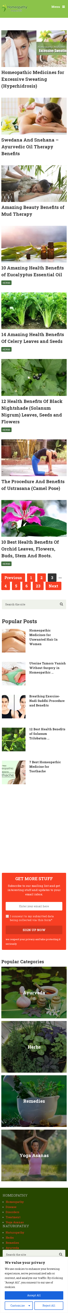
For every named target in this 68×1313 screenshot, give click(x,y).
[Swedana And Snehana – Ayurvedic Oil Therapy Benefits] (34, 116)
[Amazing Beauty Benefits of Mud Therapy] (34, 183)
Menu (55, 7)
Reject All (48, 1305)
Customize (17, 1305)
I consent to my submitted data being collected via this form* (32, 918)
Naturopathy (15, 1232)
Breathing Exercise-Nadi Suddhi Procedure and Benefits (47, 700)
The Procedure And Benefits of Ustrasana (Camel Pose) (33, 484)
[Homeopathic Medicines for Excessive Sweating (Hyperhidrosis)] (34, 48)
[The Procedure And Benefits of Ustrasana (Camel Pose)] (34, 457)
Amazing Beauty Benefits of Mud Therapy (32, 210)
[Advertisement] (34, 828)
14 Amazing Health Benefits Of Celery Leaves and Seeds (32, 337)
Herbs (6, 282)
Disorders (12, 1212)
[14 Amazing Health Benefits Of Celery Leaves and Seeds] (34, 310)
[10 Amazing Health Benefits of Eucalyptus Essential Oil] (34, 244)
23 (38, 585)
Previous (13, 577)
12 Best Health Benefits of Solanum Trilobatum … (47, 733)
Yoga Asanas (15, 1222)
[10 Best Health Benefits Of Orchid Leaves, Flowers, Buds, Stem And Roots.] (34, 518)
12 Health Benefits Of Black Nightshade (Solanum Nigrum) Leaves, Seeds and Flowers (32, 411)
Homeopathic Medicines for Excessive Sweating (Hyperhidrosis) (32, 79)
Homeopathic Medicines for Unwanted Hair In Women (43, 637)
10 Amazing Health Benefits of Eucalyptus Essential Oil (32, 271)
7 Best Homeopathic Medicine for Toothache (45, 766)
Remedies (12, 1242)
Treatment (13, 1217)
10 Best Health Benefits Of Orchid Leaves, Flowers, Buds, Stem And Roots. (30, 549)
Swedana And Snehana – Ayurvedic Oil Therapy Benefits (30, 147)
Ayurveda (12, 1248)
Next (53, 585)
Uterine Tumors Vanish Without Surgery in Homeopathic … (47, 667)
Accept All (34, 1295)
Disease (11, 1207)
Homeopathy (15, 1202)
